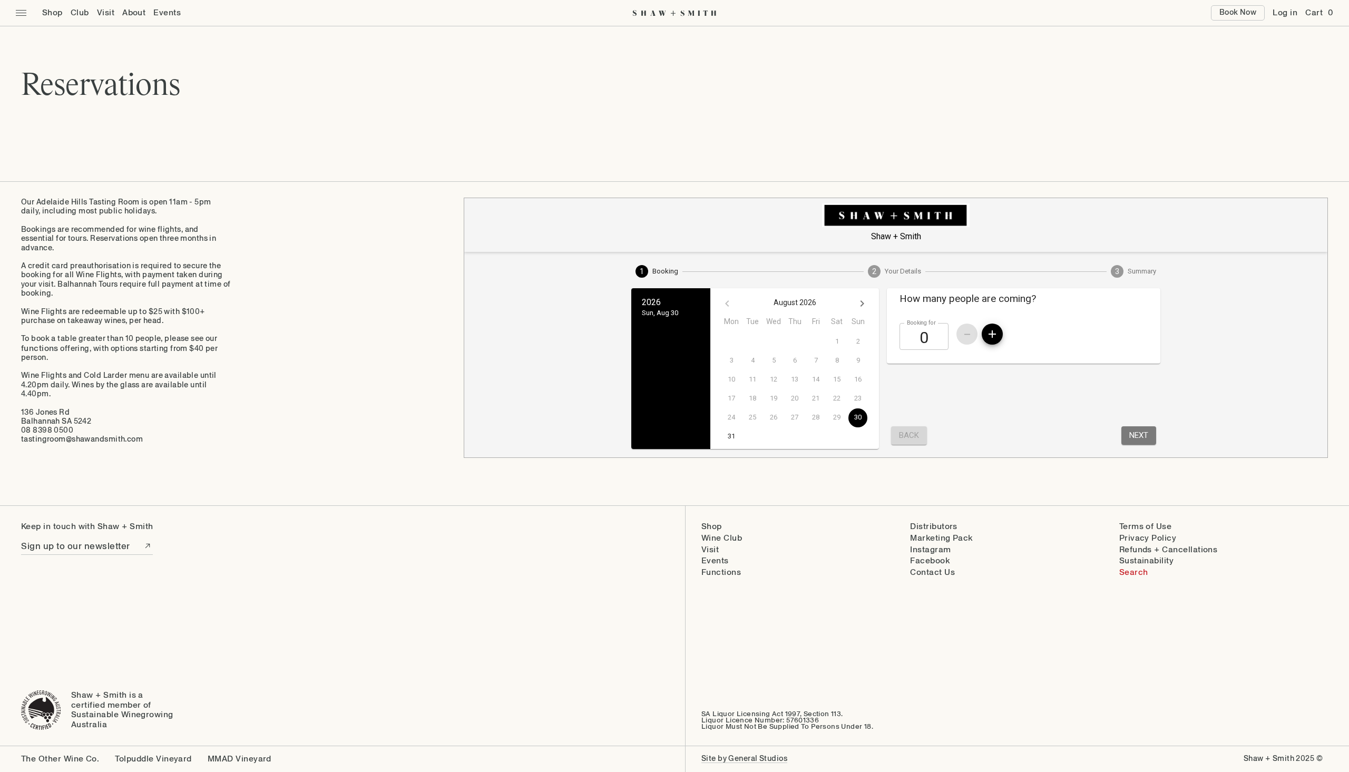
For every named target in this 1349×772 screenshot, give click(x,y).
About (133, 13)
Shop (52, 13)
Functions (721, 573)
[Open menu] (21, 13)
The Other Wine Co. (60, 759)
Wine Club (721, 538)
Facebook (930, 561)
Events (167, 13)
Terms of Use (1145, 527)
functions (39, 348)
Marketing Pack (941, 538)
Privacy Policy (1148, 538)
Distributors (933, 527)
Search (1133, 573)
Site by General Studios (744, 758)
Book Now (1237, 12)
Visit (105, 13)
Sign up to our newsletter (75, 546)
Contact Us (932, 573)
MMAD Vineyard (239, 759)
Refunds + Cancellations (1168, 550)
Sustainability (1146, 561)
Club (80, 13)
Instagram (930, 550)
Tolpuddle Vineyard (153, 759)
